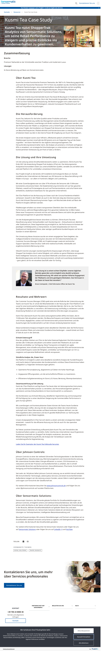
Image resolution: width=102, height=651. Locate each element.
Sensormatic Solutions (27, 529)
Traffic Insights (35, 550)
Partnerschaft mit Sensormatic (38, 606)
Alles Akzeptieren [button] (84, 631)
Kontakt (16, 621)
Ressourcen (17, 12)
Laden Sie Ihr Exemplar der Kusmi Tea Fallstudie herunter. (37, 444)
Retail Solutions (20, 550)
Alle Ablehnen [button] (83, 643)
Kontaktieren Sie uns (87, 3)
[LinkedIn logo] (23, 541)
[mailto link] (28, 541)
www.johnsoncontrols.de (56, 486)
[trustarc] (94, 649)
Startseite (7, 12)
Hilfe (77, 606)
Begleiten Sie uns (58, 606)
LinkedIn (57, 529)
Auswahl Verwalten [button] (83, 637)
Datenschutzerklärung (8, 649)
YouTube (69, 529)
